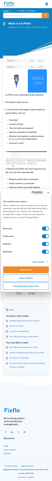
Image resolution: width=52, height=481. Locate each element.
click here (14, 139)
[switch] (45, 236)
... (14, 11)
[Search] (45, 15)
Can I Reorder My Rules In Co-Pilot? (23, 347)
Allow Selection (26, 278)
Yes (33, 293)
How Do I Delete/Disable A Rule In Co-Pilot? (26, 353)
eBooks (7, 453)
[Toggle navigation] (46, 4)
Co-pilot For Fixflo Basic (19, 331)
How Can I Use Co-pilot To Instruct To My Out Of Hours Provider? (27, 365)
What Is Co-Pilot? (16, 326)
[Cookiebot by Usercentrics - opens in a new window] (32, 192)
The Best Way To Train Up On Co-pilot (24, 321)
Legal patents (26, 466)
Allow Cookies (26, 270)
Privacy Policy (31, 217)
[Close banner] (48, 193)
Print (11, 310)
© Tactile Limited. (26, 477)
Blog (6, 446)
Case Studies (10, 450)
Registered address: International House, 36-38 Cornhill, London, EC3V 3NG (26, 471)
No (20, 293)
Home (6, 11)
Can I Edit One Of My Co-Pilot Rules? (24, 337)
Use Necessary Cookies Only (26, 286)
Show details (38, 262)
